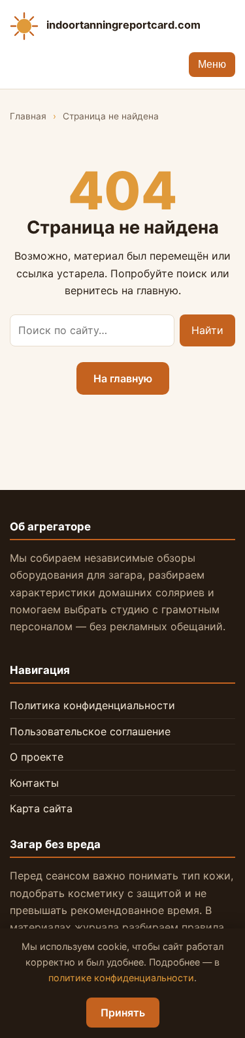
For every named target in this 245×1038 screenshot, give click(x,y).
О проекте (36, 756)
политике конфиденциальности (121, 977)
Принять (123, 1012)
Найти (207, 330)
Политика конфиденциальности (92, 705)
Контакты (34, 782)
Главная (28, 116)
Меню (212, 64)
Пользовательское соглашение (90, 731)
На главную (122, 378)
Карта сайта (41, 808)
